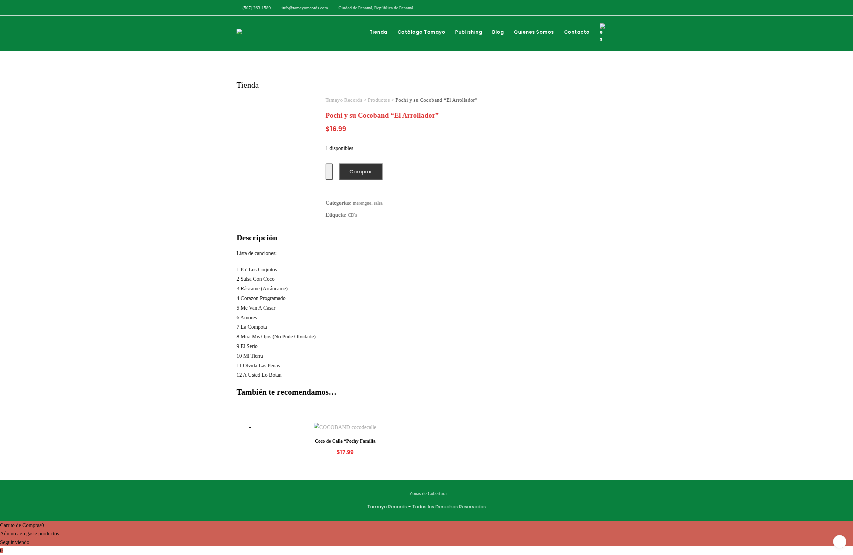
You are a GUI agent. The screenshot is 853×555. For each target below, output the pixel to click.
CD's (352, 215)
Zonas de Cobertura (428, 493)
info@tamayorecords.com (304, 7)
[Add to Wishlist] (329, 171)
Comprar (361, 171)
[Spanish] (606, 33)
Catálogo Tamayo (421, 32)
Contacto (577, 32)
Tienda (379, 32)
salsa (378, 203)
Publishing (468, 32)
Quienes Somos (534, 32)
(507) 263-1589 (256, 7)
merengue (362, 203)
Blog (498, 32)
